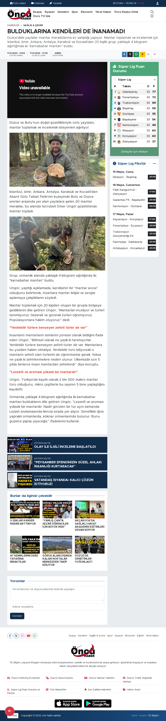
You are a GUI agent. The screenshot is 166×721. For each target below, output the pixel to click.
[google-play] (97, 703)
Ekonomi (87, 12)
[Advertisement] (134, 280)
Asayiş (37, 12)
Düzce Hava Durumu (61, 678)
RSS (14, 715)
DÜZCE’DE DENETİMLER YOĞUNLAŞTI (83, 558)
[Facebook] (10, 635)
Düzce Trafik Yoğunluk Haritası (137, 680)
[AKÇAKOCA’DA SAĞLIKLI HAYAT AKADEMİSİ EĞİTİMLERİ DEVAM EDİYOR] (90, 509)
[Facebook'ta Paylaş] (124, 54)
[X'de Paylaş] (130, 54)
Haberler (13, 25)
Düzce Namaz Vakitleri (101, 678)
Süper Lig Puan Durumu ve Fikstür (23, 691)
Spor (75, 12)
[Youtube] (28, 635)
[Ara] (152, 12)
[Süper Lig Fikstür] (154, 163)
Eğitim (140, 635)
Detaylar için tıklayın (134, 151)
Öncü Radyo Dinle (126, 12)
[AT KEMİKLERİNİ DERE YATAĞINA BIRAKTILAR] (25, 544)
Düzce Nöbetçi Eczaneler (25, 678)
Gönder (17, 616)
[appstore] (68, 703)
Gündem (63, 12)
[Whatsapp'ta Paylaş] (136, 54)
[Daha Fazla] (142, 54)
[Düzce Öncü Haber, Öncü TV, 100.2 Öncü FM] (19, 14)
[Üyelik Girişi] (156, 3)
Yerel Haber (103, 12)
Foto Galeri (19, 3)
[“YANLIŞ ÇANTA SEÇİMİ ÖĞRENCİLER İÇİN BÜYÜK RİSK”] (57, 509)
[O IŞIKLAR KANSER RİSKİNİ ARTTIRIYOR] (25, 509)
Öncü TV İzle (41, 16)
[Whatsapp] (34, 635)
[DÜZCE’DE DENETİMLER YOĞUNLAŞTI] (90, 544)
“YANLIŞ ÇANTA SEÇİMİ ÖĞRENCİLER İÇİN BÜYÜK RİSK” (55, 523)
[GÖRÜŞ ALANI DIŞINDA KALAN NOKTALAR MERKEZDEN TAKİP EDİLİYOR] (57, 544)
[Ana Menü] (152, 16)
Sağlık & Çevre (33, 25)
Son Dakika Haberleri (99, 689)
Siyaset (50, 12)
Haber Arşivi (133, 689)
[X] (16, 635)
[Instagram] (22, 635)
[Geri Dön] (10, 711)
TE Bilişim (153, 715)
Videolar (39, 3)
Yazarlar (57, 3)
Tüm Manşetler (58, 689)
